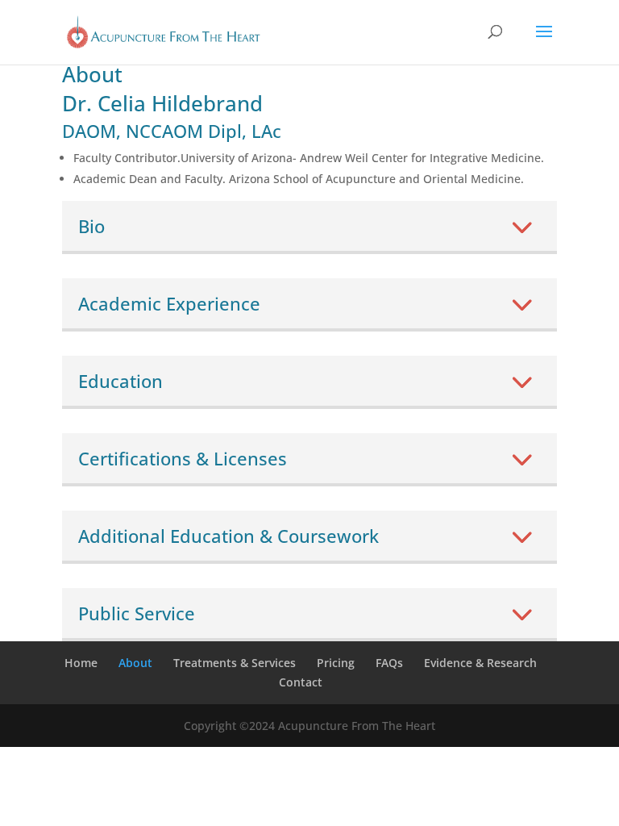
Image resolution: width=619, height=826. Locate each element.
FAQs (389, 662)
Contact (300, 682)
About (135, 662)
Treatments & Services (234, 662)
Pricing (336, 662)
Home (81, 662)
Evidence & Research (480, 662)
